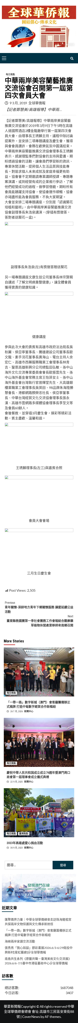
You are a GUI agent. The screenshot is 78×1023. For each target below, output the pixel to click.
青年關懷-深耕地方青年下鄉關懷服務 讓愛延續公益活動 (39, 607)
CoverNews (31, 1017)
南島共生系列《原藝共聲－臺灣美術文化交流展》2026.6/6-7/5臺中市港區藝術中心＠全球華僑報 (38, 961)
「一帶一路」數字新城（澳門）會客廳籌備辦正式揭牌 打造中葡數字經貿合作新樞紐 (38, 933)
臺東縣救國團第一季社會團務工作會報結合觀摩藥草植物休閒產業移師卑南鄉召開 (40, 620)
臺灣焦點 (23, 833)
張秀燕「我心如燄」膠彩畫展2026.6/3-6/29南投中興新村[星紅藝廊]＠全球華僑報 (39, 950)
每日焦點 (10, 74)
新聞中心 (28, 711)
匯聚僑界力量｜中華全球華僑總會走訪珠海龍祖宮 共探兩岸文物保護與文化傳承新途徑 (38, 922)
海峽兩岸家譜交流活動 (20, 941)
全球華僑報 (36, 103)
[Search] (71, 58)
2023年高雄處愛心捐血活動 (25, 843)
